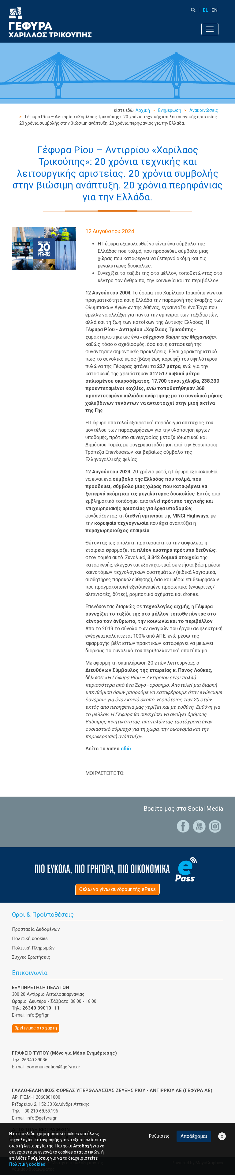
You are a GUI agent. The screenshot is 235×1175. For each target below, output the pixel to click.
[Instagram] (215, 826)
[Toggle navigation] (209, 29)
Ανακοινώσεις (203, 110)
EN (214, 10)
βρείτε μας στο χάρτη (36, 1027)
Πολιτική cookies (30, 938)
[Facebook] (183, 826)
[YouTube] (199, 826)
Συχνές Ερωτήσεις (31, 957)
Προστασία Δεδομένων (36, 929)
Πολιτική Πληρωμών (33, 948)
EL (205, 10)
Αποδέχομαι (194, 1136)
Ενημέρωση (169, 110)
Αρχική (143, 110)
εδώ (126, 749)
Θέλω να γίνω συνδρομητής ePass (117, 889)
